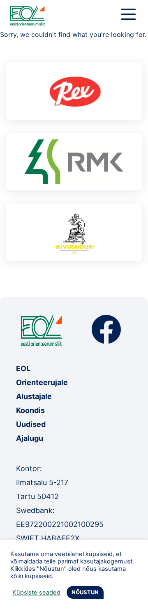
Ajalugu (29, 438)
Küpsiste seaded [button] (36, 592)
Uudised (31, 424)
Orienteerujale (42, 382)
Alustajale (34, 396)
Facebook (106, 329)
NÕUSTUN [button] (85, 592)
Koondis (30, 410)
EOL (23, 368)
